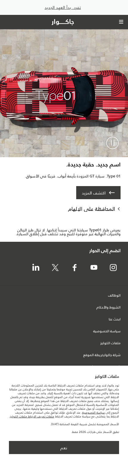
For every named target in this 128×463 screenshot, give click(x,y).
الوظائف (114, 295)
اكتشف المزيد (94, 193)
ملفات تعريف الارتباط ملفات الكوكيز (32, 416)
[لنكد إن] (35, 268)
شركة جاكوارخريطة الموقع (102, 355)
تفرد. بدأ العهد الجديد (63, 7)
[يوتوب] (93, 268)
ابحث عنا (115, 319)
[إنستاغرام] (113, 268)
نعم (63, 448)
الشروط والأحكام (108, 307)
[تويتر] (55, 268)
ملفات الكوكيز (110, 343)
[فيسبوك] (74, 268)
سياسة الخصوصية (107, 331)
